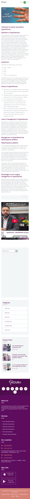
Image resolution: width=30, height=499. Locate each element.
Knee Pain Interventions (9, 421)
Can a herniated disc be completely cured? (17, 346)
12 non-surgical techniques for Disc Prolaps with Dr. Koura (19, 365)
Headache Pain (8, 326)
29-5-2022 (15, 349)
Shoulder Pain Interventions (9, 434)
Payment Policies (5, 494)
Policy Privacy (14, 494)
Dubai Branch (8, 455)
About (17, 496)
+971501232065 (7, 458)
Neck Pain (7, 317)
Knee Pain (7, 308)
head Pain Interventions (8, 426)
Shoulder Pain (8, 321)
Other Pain (7, 330)
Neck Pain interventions (8, 429)
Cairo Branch (8, 445)
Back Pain (7, 313)
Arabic (21, 2)
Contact (13, 496)
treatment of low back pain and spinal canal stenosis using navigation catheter (19, 356)
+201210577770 (7, 448)
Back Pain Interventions (8, 424)
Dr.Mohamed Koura (14, 491)
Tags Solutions (15, 492)
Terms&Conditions (23, 494)
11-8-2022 (15, 368)
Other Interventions (7, 431)
